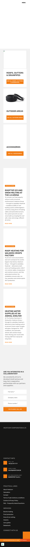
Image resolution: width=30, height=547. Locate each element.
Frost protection (8, 514)
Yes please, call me (15, 409)
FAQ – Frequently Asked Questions (13, 503)
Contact (5, 495)
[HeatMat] (15, 441)
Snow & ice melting (9, 517)
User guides (7, 522)
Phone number (13, 403)
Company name (12, 397)
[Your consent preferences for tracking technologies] (2, 544)
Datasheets (6, 525)
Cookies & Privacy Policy (10, 500)
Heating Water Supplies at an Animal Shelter (13, 313)
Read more (8, 223)
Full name (11, 391)
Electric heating (8, 511)
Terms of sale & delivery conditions (13, 497)
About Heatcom (8, 489)
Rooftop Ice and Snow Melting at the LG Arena (13, 192)
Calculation (6, 492)
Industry (5, 520)
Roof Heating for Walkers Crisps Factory (14, 253)
